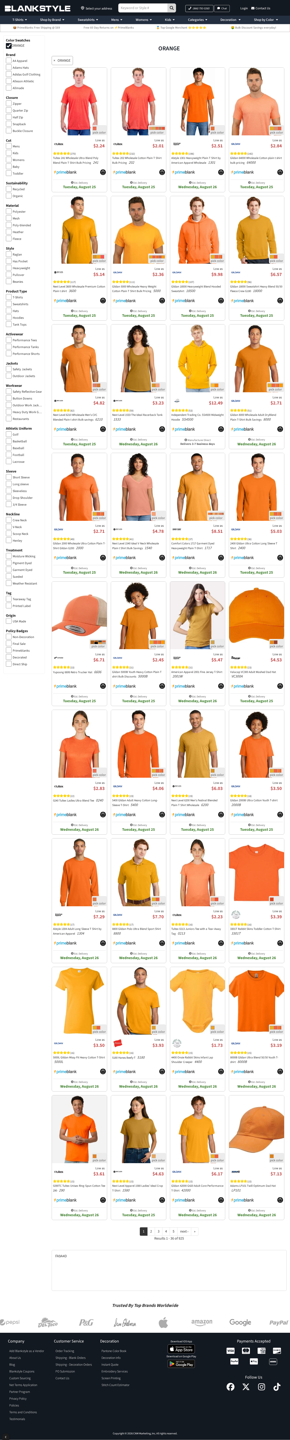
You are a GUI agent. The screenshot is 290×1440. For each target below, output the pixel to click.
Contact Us (263, 8)
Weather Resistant (25, 583)
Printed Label (22, 606)
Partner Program (19, 1392)
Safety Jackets (22, 369)
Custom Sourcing (20, 1378)
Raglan (17, 254)
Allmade (18, 88)
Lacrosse (18, 462)
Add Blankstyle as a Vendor (26, 1351)
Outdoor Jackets (24, 376)
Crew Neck (20, 520)
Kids (168, 19)
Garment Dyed (22, 570)
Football (18, 455)
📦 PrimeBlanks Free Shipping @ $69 (36, 28)
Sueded (18, 577)
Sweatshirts (86, 19)
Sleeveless (20, 491)
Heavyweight (21, 268)
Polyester (19, 212)
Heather (18, 232)
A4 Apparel (20, 61)
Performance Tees (25, 340)
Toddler (18, 173)
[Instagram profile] (262, 1389)
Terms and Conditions (23, 1412)
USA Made (19, 621)
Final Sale (19, 644)
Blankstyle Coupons (21, 1371)
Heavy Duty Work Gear (27, 412)
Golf (15, 434)
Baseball (18, 448)
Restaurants (21, 419)
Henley (17, 540)
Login (244, 8)
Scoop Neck (20, 534)
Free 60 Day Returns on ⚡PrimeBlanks (109, 28)
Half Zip (18, 117)
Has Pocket (20, 261)
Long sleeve (21, 484)
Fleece (17, 239)
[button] (199, 8)
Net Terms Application (23, 1385)
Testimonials (17, 1419)
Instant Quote (110, 1364)
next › (184, 1231)
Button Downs (22, 398)
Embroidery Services (115, 1371)
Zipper (17, 104)
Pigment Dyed (22, 563)
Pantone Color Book (114, 1351)
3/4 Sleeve (20, 504)
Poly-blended (22, 225)
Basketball (20, 441)
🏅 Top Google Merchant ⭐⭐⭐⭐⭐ (181, 28)
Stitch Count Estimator (115, 1385)
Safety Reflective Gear (27, 392)
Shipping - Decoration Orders (74, 1364)
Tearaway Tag (22, 599)
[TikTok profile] (277, 1389)
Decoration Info (111, 1358)
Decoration (228, 19)
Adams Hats (21, 68)
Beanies (18, 282)
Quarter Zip (20, 110)
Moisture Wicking (24, 556)
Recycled (19, 189)
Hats (16, 311)
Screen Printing (111, 1378)
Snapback (19, 124)
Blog (12, 1364)
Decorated (20, 657)
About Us (15, 1358)
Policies (14, 1405)
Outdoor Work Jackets (27, 405)
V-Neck (17, 527)
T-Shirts (17, 19)
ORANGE (18, 45)
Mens (115, 19)
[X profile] (246, 1389)
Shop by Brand (50, 19)
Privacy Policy (18, 1398)
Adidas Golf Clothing (26, 74)
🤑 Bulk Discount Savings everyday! (253, 28)
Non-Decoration (23, 637)
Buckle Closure (23, 131)
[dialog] (5, 1436)
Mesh (16, 218)
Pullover (18, 275)
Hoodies (18, 318)
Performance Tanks (26, 347)
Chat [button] (224, 8)
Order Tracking (65, 1351)
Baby (16, 167)
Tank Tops (20, 324)
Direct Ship (20, 664)
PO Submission (65, 1371)
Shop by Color (264, 19)
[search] (171, 7)
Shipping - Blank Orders (71, 1358)
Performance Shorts (26, 354)
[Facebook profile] (230, 1389)
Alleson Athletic (23, 81)
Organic (18, 196)
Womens (142, 19)
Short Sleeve (21, 477)
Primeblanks (21, 650)
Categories (196, 19)
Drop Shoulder (23, 498)
